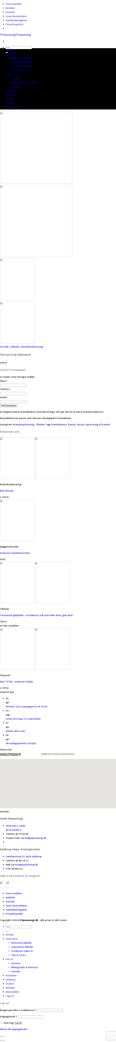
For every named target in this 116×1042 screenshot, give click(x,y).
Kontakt (10, 12)
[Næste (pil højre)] (4, 1040)
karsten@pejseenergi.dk (24, 865)
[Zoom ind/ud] (4, 1036)
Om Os (9, 75)
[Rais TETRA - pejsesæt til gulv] (35, 669)
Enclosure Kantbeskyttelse (15, 553)
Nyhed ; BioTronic (15, 731)
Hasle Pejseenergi (10, 754)
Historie (16, 79)
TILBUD (10, 99)
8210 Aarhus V (14, 830)
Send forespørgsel (8, 406)
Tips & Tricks (18, 71)
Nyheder (10, 8)
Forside (10, 50)
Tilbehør (15, 347)
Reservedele (12, 107)
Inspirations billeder (22, 62)
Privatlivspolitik (14, 25)
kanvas (72, 425)
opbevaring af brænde (97, 425)
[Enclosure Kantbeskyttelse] (17, 541)
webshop (11, 95)
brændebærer (59, 425)
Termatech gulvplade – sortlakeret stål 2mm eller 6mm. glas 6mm (36, 616)
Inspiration (12, 54)
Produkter (11, 91)
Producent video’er (22, 67)
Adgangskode (8, 1017)
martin (24, 838)
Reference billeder (21, 58)
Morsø (80, 425)
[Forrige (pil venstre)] (1, 1040)
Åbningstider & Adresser (24, 83)
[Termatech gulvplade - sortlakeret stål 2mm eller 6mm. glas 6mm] (35, 603)
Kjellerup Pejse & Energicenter (58, 754)
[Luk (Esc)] (1, 1036)
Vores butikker (14, 4)
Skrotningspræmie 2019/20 (21, 744)
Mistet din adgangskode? (14, 1029)
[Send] (7, 931)
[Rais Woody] (35, 478)
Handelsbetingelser (16, 21)
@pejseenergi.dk (37, 838)
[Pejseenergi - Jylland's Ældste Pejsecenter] (15, 35)
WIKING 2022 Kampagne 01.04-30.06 (26, 707)
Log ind (18, 1023)
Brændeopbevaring (32, 347)
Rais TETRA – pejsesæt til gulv (16, 682)
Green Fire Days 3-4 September (23, 719)
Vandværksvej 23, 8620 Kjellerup (24, 857)
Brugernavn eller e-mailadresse (18, 1010)
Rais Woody (6, 491)
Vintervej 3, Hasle (15, 826)
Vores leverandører (16, 17)
